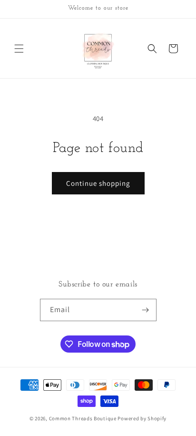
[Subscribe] (145, 310)
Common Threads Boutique (83, 418)
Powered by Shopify (142, 418)
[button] (19, 48)
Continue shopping (98, 183)
